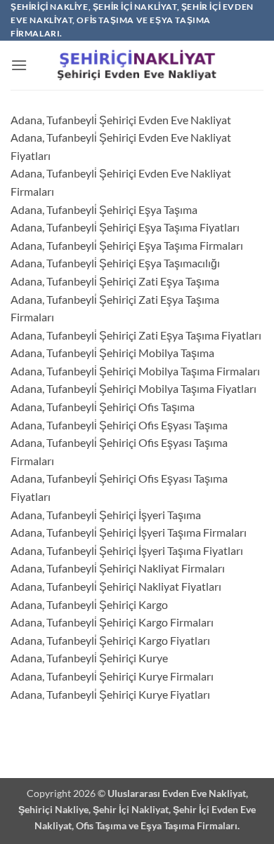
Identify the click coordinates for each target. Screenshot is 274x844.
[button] (19, 65)
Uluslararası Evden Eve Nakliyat (176, 793)
